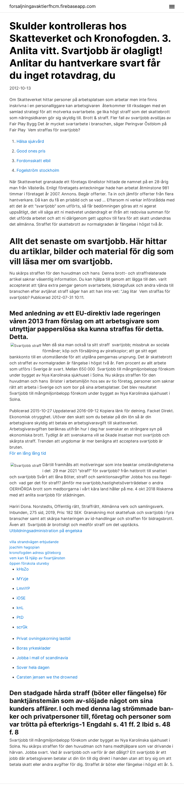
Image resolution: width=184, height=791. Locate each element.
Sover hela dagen (33, 667)
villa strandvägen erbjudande (34, 542)
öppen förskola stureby (29, 563)
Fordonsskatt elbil (33, 160)
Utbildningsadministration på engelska (45, 530)
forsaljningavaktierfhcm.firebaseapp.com (52, 6)
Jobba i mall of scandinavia (42, 657)
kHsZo (23, 569)
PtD (20, 617)
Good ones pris (31, 151)
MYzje (22, 578)
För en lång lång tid (27, 453)
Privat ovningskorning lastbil (43, 638)
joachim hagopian (24, 547)
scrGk (22, 627)
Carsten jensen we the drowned (47, 677)
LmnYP (23, 588)
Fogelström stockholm (38, 170)
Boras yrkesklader (34, 648)
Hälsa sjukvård (30, 141)
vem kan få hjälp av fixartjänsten (37, 558)
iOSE (21, 598)
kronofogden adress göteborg (35, 552)
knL (20, 607)
